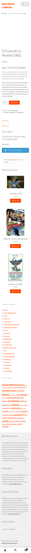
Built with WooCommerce (9, 543)
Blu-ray (6, 310)
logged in (14, 160)
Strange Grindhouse (9, 356)
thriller (5, 421)
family (19, 395)
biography (10, 387)
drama (5, 394)
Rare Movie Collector (8, 5)
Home (5, 13)
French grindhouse (13, 398)
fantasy (24, 394)
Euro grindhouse (12, 395)
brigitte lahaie (22, 387)
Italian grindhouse (23, 405)
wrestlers (20, 112)
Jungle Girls (5, 408)
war (15, 424)
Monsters (5, 411)
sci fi (16, 112)
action (6, 112)
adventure (12, 112)
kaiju (10, 408)
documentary (20, 391)
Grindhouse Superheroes (10, 327)
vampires (23, 421)
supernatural (20, 418)
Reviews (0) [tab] (5, 126)
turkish (11, 421)
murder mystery (12, 411)
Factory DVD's (7, 321)
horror (15, 404)
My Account (5, 550)
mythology (5, 415)
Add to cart (14, 102)
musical (18, 411)
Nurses (10, 415)
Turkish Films (7, 365)
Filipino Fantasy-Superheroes (12, 324)
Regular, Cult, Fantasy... (10, 348)
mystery (24, 411)
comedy (6, 390)
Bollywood (15, 387)
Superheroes (15, 110)
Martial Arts (7, 333)
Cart (24, 548)
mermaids (23, 408)
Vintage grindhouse (8, 424)
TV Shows (6, 368)
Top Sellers (7, 362)
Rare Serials (7, 342)
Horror (5, 330)
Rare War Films (8, 345)
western (19, 424)
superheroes (12, 418)
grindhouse (13, 400)
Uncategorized (8, 371)
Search (15, 550)
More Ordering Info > (16, 484)
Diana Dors (7, 319)
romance (16, 415)
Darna (5, 316)
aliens (21, 385)
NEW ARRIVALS (8, 339)
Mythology (7, 336)
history (10, 405)
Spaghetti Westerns (9, 353)
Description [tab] (5, 121)
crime (13, 390)
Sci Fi (9, 13)
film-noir (4, 398)
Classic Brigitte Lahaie (10, 313)
